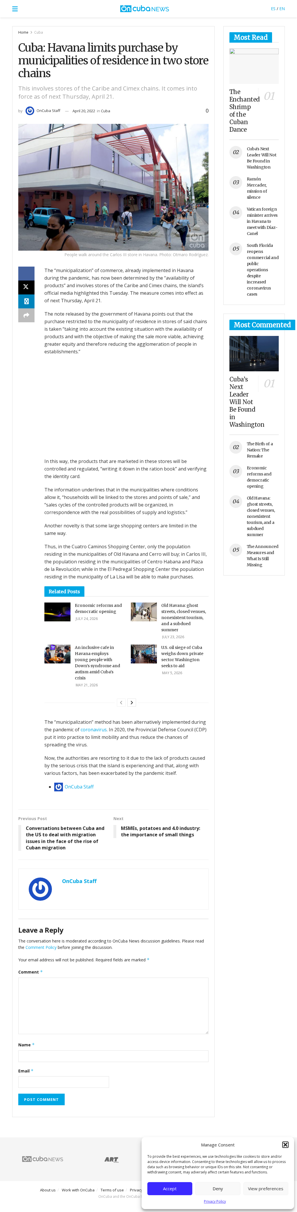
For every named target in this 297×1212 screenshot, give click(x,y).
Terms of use (112, 1190)
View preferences (265, 1188)
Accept (170, 1188)
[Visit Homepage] (144, 8)
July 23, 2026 (172, 636)
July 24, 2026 (86, 618)
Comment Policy (41, 947)
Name (26, 1045)
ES (273, 8)
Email (26, 1071)
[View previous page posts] (121, 703)
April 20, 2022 (84, 110)
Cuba (38, 32)
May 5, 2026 (171, 672)
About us (48, 1190)
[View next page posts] (131, 703)
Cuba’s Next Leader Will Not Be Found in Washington (247, 402)
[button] (285, 1145)
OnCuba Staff (48, 110)
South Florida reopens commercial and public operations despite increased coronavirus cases (263, 270)
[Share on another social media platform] (26, 315)
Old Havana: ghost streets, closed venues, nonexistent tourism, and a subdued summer (183, 617)
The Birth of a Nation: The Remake (260, 450)
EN (282, 8)
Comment (30, 972)
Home (23, 32)
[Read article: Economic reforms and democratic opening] (57, 612)
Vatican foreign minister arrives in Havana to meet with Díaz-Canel (262, 221)
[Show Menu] (15, 8)
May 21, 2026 (86, 685)
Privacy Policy (215, 1201)
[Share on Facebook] (26, 274)
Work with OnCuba (78, 1190)
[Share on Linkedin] (26, 301)
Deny (218, 1188)
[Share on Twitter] (26, 287)
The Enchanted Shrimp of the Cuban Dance (244, 110)
